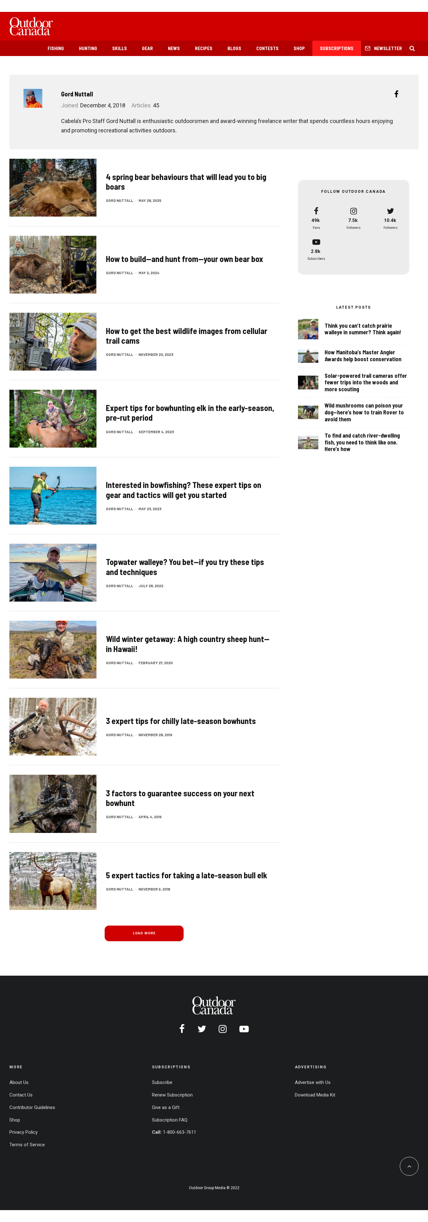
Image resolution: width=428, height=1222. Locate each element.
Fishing (56, 48)
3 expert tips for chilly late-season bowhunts (181, 721)
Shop (299, 48)
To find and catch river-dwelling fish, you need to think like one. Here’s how (362, 442)
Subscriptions (336, 48)
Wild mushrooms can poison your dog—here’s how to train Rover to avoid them (364, 412)
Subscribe (162, 1082)
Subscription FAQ (169, 1120)
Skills (119, 48)
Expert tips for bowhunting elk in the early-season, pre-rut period (190, 412)
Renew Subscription (172, 1095)
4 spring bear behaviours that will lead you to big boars (186, 181)
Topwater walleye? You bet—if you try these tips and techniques (185, 566)
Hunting (88, 48)
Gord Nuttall (77, 94)
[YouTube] (244, 1029)
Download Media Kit (315, 1095)
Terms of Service (27, 1145)
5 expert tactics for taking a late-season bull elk (186, 875)
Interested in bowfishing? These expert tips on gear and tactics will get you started (183, 489)
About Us (19, 1082)
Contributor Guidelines (32, 1107)
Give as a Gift (166, 1107)
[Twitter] (201, 1029)
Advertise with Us (313, 1082)
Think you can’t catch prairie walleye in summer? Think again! (363, 329)
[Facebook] (182, 1029)
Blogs (234, 48)
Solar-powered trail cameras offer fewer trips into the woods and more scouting (366, 382)
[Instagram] (222, 1029)
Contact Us (21, 1095)
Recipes (203, 48)
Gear (147, 48)
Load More (144, 933)
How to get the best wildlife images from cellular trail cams (186, 335)
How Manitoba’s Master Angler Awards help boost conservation (363, 355)
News (174, 48)
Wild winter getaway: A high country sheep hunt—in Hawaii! (187, 643)
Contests (267, 48)
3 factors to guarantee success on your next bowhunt (180, 798)
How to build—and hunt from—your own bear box (184, 259)
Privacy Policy (23, 1132)
